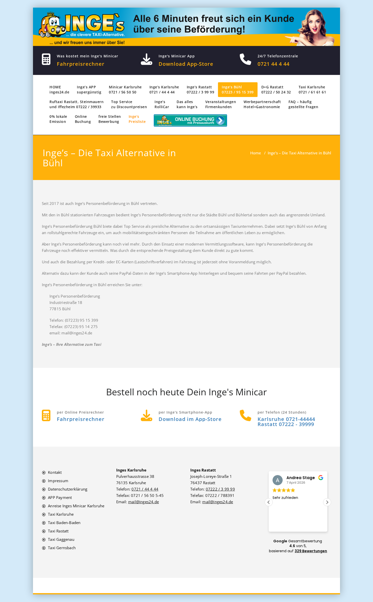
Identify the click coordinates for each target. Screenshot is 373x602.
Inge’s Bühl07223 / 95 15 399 (238, 89)
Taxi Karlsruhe (61, 514)
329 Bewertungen (311, 551)
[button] (327, 502)
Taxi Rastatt (58, 530)
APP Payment (60, 497)
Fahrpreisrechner (81, 63)
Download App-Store (186, 63)
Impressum (58, 480)
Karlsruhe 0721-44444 (286, 419)
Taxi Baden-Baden (64, 522)
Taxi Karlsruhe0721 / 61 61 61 (312, 89)
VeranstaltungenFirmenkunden (220, 104)
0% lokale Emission (58, 119)
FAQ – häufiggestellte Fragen (303, 104)
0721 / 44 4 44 (144, 489)
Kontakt (55, 472)
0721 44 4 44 (274, 63)
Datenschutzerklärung (67, 489)
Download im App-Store (190, 419)
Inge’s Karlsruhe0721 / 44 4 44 (164, 89)
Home (255, 152)
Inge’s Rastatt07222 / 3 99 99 (200, 89)
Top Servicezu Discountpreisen (129, 104)
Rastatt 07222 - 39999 (286, 424)
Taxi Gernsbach (62, 547)
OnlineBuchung (83, 119)
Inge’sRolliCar (162, 104)
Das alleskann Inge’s (187, 104)
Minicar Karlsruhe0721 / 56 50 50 (125, 89)
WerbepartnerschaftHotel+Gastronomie (262, 104)
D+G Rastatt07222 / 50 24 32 (276, 89)
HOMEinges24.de (59, 89)
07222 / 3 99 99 (220, 489)
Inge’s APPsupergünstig (89, 89)
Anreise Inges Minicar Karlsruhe (76, 505)
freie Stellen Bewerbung (109, 119)
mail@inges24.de (143, 501)
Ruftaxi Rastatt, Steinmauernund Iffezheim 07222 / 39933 (76, 104)
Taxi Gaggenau (61, 539)
